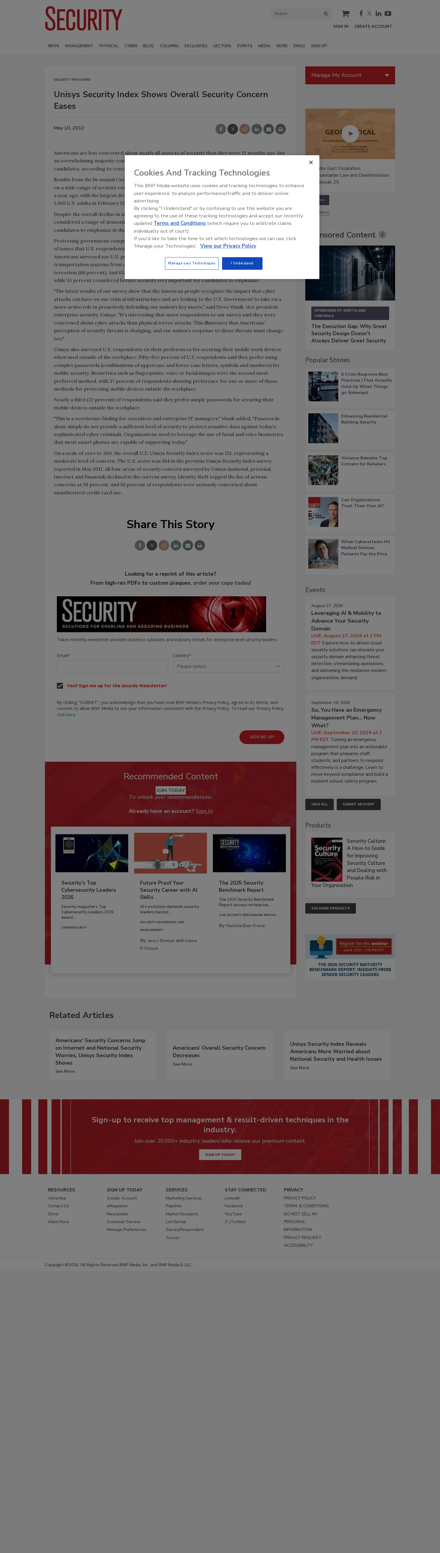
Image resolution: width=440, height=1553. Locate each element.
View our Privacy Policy (228, 246)
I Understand (242, 263)
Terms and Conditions (180, 223)
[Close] (311, 162)
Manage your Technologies (192, 263)
